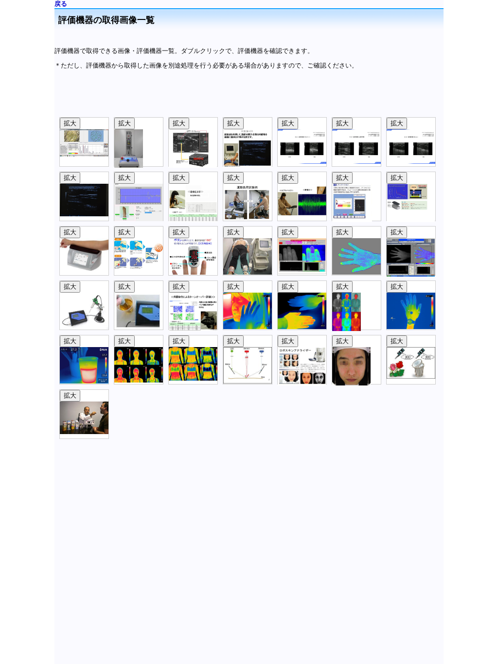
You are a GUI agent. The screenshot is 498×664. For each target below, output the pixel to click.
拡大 (70, 123)
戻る (60, 3)
